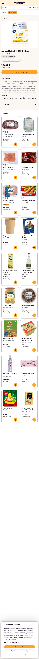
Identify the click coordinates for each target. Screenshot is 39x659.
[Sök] (3, 7)
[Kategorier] (3, 3)
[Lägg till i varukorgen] (15, 144)
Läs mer (4, 95)
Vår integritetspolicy (11, 642)
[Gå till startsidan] (19, 3)
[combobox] (15, 7)
